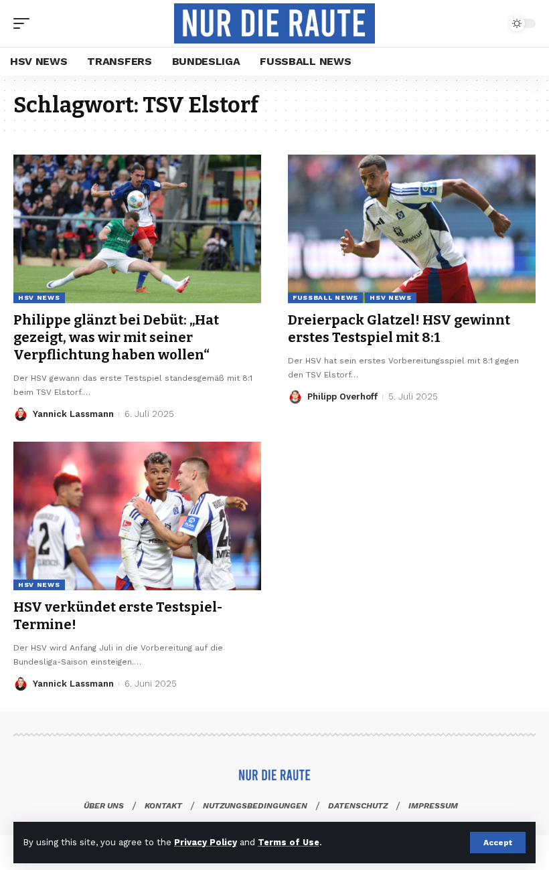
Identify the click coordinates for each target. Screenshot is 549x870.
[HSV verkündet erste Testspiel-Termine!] (137, 516)
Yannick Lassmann (73, 414)
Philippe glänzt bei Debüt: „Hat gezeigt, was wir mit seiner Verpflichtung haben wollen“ (116, 337)
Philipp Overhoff (342, 397)
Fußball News (325, 297)
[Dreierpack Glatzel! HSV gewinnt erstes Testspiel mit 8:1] (412, 229)
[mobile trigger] (24, 23)
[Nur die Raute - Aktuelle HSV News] (274, 23)
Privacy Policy (205, 842)
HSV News (39, 297)
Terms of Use (288, 842)
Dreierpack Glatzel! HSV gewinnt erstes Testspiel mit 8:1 (399, 328)
